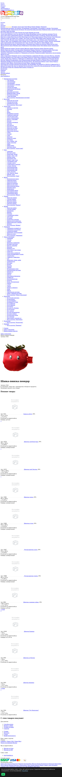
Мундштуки (54, 35)
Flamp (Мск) (18, 741)
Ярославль (37, 766)
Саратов (3, 766)
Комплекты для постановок (53, 53)
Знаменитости (45, 58)
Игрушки (52, 58)
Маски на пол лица (52, 44)
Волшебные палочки (35, 34)
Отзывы (6, 731)
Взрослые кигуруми (12, 32)
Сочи (6, 766)
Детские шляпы (19, 50)
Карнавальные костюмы (7, 28)
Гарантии (6, 728)
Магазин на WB (8, 750)
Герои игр (30, 57)
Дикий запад (8, 58)
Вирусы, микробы (55, 55)
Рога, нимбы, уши (21, 38)
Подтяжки (13, 38)
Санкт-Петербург (53, 765)
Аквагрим (6, 39)
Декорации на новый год (14, 53)
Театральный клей (20, 42)
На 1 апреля (34, 66)
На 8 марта (8, 66)
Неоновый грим (52, 39)
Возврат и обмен (8, 725)
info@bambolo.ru (9, 10)
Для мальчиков (25, 28)
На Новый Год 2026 (42, 64)
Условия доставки (9, 727)
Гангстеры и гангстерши (20, 57)
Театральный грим (9, 42)
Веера (27, 34)
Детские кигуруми (23, 32)
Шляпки (49, 51)
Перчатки (58, 37)
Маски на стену (5, 54)
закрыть (3, 71)
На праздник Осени (6, 67)
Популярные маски (46, 45)
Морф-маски (25, 45)
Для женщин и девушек (44, 28)
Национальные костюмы (29, 60)
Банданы (21, 34)
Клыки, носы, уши (34, 39)
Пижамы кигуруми (34, 32)
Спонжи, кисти (26, 41)
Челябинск (31, 766)
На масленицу (23, 64)
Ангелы (19, 55)
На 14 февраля (52, 64)
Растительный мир (18, 61)
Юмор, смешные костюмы (34, 63)
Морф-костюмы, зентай (48, 29)
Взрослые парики (10, 48)
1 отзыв (3, 609)
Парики (33, 26)
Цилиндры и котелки (12, 51)
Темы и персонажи (6, 55)
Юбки (37, 38)
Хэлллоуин (8, 26)
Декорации (44, 26)
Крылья (32, 35)
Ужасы (51, 61)
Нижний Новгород (14, 765)
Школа (11, 63)
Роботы (43, 61)
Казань (39, 763)
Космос (57, 58)
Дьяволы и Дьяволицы (18, 58)
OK (3, 774)
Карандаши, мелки (23, 39)
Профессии (10, 61)
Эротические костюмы (20, 63)
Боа (25, 34)
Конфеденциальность (10, 735)
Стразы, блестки (48, 41)
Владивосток (8, 763)
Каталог (3, 26)
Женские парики (29, 48)
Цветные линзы (50, 38)
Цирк (7, 63)
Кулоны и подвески (39, 35)
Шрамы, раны (49, 42)
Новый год (39, 60)
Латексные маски (31, 44)
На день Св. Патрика (17, 66)
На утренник (15, 67)
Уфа (26, 766)
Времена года (9, 57)
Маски (29, 26)
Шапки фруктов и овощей (39, 51)
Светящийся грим (16, 41)
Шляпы (38, 26)
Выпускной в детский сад (26, 67)
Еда (26, 58)
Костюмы (14, 26)
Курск (2, 765)
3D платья (27, 29)
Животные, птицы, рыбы (34, 58)
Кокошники (27, 50)
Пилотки (37, 50)
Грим (25, 26)
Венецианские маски (10, 44)
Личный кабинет (5, 73)
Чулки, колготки (30, 38)
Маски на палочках (41, 44)
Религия (26, 61)
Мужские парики (39, 48)
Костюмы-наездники (36, 29)
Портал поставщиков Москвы (9, 742)
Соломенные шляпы (46, 50)
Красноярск (58, 763)
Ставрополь (12, 766)
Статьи (6, 734)
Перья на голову (5, 38)
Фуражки (3, 51)
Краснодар (52, 763)
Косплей (3, 60)
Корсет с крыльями (24, 35)
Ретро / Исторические (35, 61)
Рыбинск (37, 765)
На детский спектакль (13, 64)
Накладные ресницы (37, 37)
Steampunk (14, 55)
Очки (53, 37)
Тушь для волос (29, 42)
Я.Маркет (3, 741)
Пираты (44, 60)
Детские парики (19, 48)
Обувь (45, 37)
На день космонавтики (44, 66)
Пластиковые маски (34, 45)
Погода (49, 60)
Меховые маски (17, 45)
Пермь (32, 765)
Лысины (48, 35)
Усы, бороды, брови (39, 42)
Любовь (8, 60)
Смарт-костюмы (10, 31)
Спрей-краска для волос (37, 41)
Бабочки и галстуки (13, 34)
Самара (3, 7)
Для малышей (33, 28)
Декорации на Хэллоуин (28, 53)
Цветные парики (48, 48)
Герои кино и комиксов (40, 57)
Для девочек (17, 28)
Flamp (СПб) (10, 741)
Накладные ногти (26, 37)
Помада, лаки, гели (6, 41)
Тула (23, 766)
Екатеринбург (27, 763)
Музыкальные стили (16, 60)
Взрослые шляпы (10, 50)
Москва (6, 765)
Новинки (3, 70)
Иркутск (34, 763)
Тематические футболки (17, 29)
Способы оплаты (8, 724)
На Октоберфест (32, 64)
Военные (3, 57)
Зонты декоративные (13, 35)
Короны (33, 50)
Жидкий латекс (14, 39)
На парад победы (55, 66)
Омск (28, 765)
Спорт (47, 61)
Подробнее (25, 771)
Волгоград (15, 763)
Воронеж (20, 763)
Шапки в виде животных (25, 51)
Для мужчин (54, 28)
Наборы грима (44, 39)
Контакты (6, 732)
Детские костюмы (5, 29)
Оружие (49, 37)
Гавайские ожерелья (47, 34)
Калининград (44, 763)
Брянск (3, 763)
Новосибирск (23, 765)
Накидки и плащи (6, 37)
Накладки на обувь (16, 37)
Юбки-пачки (42, 38)
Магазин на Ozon (8, 748)
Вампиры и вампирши (32, 55)
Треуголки (55, 50)
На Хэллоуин (27, 66)
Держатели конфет (40, 53)
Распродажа (4, 68)
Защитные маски (21, 44)
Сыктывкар (19, 766)
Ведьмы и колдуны (44, 55)
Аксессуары (20, 26)
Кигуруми (3, 32)
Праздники (4, 64)
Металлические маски (7, 45)
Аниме (24, 55)
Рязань (41, 765)
